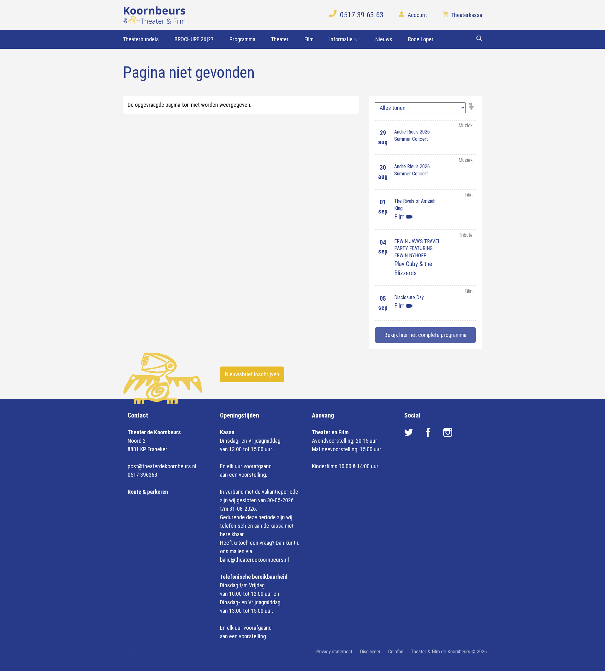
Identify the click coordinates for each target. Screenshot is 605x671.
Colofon (395, 652)
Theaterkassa (466, 15)
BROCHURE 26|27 (194, 39)
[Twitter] (409, 434)
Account (417, 15)
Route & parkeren (148, 491)
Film (309, 39)
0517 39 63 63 (361, 14)
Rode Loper (421, 39)
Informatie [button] (341, 39)
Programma (242, 39)
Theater (280, 39)
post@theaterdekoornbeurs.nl (162, 466)
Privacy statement (334, 652)
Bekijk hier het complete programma (425, 335)
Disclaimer (370, 652)
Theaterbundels (141, 39)
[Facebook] (429, 434)
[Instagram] (447, 434)
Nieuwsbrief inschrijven (252, 374)
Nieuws (383, 39)
